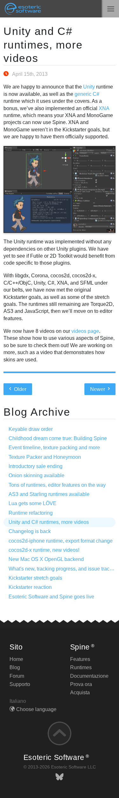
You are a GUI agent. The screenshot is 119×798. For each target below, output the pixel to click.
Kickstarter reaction (30, 587)
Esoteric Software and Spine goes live (51, 596)
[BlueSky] (59, 777)
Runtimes (81, 667)
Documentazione (89, 676)
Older (19, 389)
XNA (104, 108)
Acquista (80, 692)
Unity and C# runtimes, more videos (43, 44)
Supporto (20, 684)
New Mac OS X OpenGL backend (46, 559)
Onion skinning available (36, 475)
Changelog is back (30, 531)
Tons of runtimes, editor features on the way (57, 485)
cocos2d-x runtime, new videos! (44, 550)
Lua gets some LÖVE (32, 503)
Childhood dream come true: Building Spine (58, 438)
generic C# (87, 94)
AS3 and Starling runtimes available (49, 494)
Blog (15, 667)
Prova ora (81, 684)
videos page (85, 331)
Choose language (36, 709)
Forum (17, 676)
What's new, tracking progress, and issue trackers (64, 568)
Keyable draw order (31, 429)
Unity (89, 86)
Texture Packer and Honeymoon (45, 457)
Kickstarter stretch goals (35, 578)
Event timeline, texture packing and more (54, 447)
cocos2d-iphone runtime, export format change (61, 541)
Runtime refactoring (31, 513)
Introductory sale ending (36, 466)
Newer (98, 389)
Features (80, 659)
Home (16, 659)
